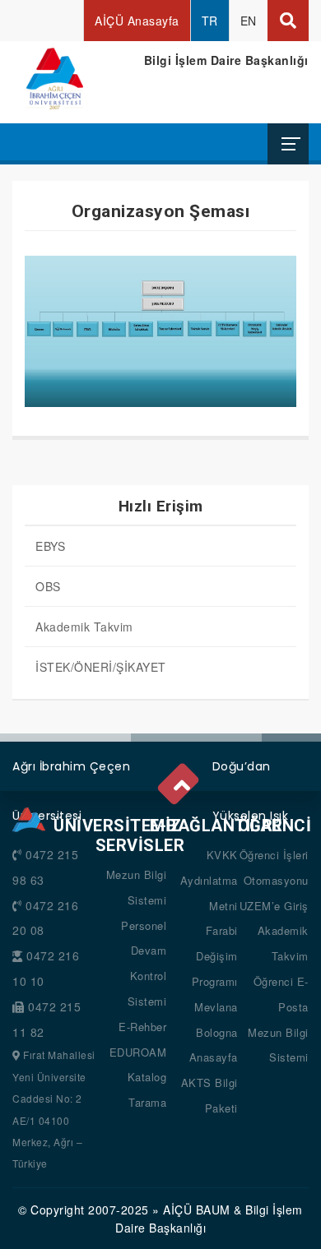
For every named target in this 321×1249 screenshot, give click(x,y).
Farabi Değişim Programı (215, 956)
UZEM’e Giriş (274, 906)
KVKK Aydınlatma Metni (209, 880)
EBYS (50, 546)
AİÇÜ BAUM (196, 1209)
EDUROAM (138, 1052)
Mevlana (216, 1007)
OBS (48, 586)
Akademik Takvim (84, 626)
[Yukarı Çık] (181, 781)
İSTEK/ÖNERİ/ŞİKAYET (100, 667)
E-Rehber (142, 1026)
